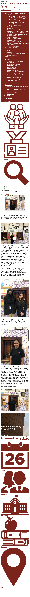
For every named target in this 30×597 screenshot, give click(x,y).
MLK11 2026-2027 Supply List (19, 18)
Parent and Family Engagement (15, 77)
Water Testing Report (12, 46)
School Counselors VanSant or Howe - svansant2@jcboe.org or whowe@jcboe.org (17, 35)
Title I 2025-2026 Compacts (14, 79)
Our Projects (10, 94)
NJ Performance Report (13, 29)
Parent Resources (11, 68)
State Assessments (12, 92)
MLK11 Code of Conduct (14, 38)
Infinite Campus (11, 67)
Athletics (9, 52)
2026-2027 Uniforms (12, 40)
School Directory (11, 26)
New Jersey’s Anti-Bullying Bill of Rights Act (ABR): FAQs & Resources (18, 32)
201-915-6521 (4, 434)
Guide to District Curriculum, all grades (17, 86)
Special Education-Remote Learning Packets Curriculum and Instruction (16, 88)
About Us (9, 15)
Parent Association (12, 65)
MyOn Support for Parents (14, 64)
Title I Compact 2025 (16, 23)
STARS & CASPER (12, 70)
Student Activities (12, 55)
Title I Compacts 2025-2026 (18, 22)
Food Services (11, 28)
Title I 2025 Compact (12, 80)
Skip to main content (6, 1)
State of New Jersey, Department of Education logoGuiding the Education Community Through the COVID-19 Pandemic (17, 74)
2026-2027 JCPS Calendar (18, 16)
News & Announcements (7, 191)
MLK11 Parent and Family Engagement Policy (18, 20)
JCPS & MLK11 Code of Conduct (16, 53)
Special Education (12, 91)
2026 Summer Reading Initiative (19, 25)
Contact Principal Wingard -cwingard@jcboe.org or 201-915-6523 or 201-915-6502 (18, 43)
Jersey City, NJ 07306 (6, 431)
